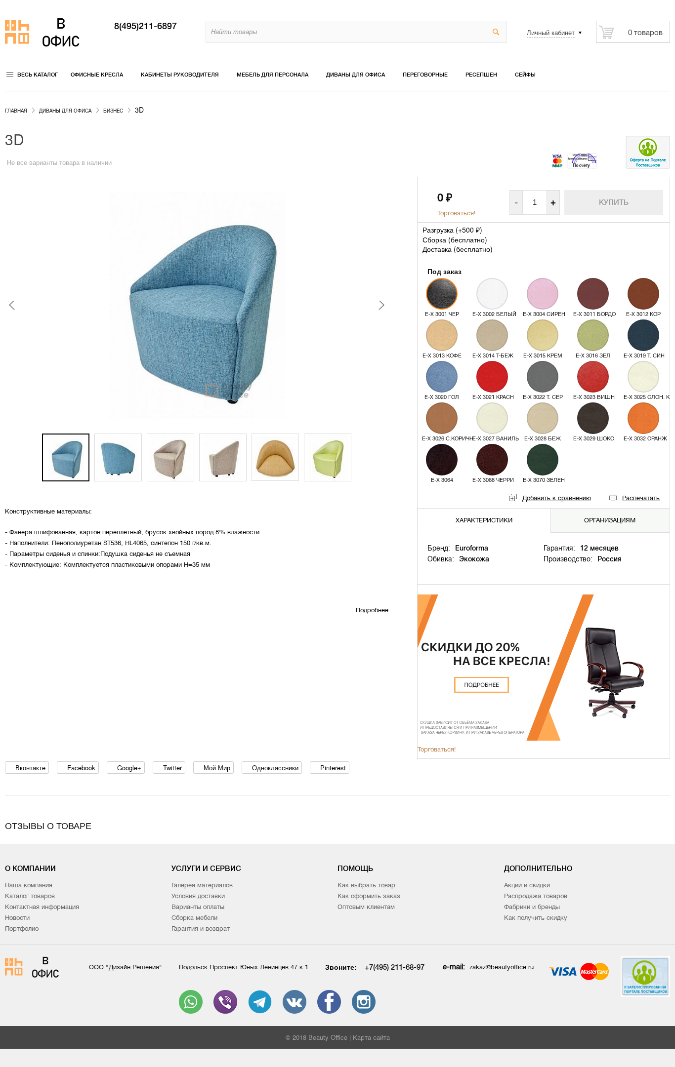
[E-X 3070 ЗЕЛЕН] (542, 459)
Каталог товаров (30, 896)
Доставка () (457, 249)
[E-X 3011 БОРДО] (593, 294)
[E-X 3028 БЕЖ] (542, 418)
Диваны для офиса (355, 75)
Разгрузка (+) (452, 230)
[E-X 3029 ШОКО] (593, 418)
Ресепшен (481, 75)
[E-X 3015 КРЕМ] (542, 335)
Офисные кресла (97, 75)
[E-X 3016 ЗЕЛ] (593, 335)
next (381, 305)
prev (12, 305)
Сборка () (454, 239)
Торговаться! (456, 213)
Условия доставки (198, 896)
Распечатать (641, 498)
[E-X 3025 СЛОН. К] (643, 377)
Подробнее (372, 610)
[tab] (484, 521)
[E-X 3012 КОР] (643, 294)
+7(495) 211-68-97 (394, 967)
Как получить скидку (535, 917)
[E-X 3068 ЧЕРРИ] (492, 459)
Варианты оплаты (197, 906)
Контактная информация (42, 906)
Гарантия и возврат (200, 928)
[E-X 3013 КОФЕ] (442, 335)
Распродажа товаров (535, 896)
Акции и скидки (527, 885)
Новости (17, 917)
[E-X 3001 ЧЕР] (442, 294)
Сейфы (525, 75)
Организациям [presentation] (609, 520)
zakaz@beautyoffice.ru (501, 967)
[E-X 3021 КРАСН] (492, 377)
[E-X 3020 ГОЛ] (442, 377)
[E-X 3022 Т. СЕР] (542, 377)
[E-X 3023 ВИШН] (593, 377)
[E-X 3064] (442, 459)
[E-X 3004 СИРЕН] (542, 294)
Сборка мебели (194, 917)
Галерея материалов (202, 885)
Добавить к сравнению (556, 498)
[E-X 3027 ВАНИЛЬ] (492, 418)
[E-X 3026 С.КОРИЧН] (442, 418)
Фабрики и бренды (532, 906)
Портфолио (22, 928)
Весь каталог (37, 75)
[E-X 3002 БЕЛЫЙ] (492, 294)
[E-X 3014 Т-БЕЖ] (492, 335)
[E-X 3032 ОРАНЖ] (643, 418)
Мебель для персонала (272, 75)
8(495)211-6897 (145, 26)
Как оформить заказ (369, 896)
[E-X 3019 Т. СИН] (643, 335)
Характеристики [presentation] (484, 520)
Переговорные (425, 75)
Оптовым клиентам (366, 906)
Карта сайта (371, 1037)
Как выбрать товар (366, 885)
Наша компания (28, 885)
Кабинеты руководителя (180, 75)
